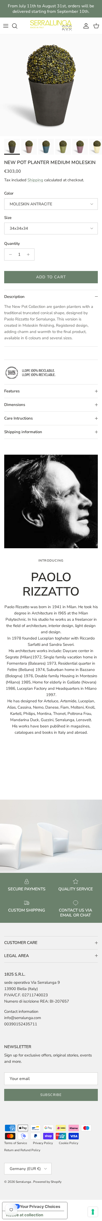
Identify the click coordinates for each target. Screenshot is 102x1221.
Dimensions (14, 404)
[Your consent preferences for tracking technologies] (93, 1212)
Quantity (12, 243)
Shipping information (23, 431)
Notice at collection (24, 1214)
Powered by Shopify (47, 1182)
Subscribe (50, 1095)
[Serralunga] (51, 25)
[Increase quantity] (29, 254)
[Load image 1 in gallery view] (51, 85)
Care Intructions (18, 418)
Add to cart (51, 277)
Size (8, 217)
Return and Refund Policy (22, 1150)
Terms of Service (15, 1143)
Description (14, 296)
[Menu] (6, 26)
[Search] (17, 26)
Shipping (35, 180)
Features (12, 391)
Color (9, 193)
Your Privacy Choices (40, 1206)
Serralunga (24, 1182)
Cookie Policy (68, 1143)
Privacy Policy (43, 1143)
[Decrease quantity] (9, 254)
